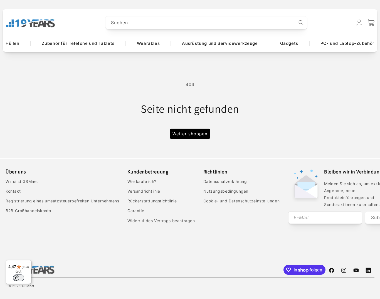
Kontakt (13, 191)
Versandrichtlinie (143, 191)
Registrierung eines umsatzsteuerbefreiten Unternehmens (62, 200)
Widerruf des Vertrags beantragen (161, 220)
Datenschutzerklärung (225, 181)
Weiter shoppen (190, 133)
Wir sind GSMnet (22, 181)
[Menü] (28, 263)
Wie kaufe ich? (141, 181)
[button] (371, 22)
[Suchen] (301, 22)
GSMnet (28, 286)
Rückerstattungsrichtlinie (152, 200)
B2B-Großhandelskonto (28, 210)
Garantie (135, 210)
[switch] (18, 278)
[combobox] (206, 22)
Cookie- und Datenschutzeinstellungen (241, 200)
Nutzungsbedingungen (225, 191)
